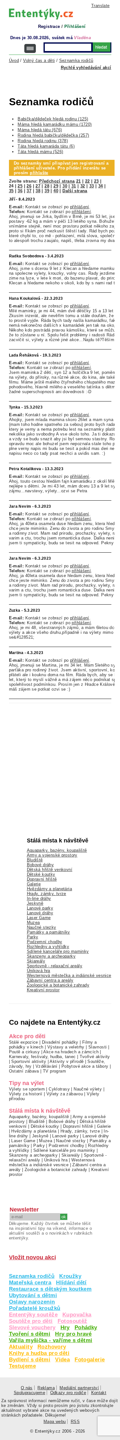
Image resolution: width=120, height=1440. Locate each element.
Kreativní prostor (43, 989)
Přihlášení (75, 26)
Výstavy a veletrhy (65, 1047)
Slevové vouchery (32, 1327)
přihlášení (79, 206)
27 (38, 186)
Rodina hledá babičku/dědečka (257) (53, 135)
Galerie (34, 884)
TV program (54, 1071)
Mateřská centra (30, 1283)
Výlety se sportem (27, 1089)
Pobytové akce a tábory (84, 1066)
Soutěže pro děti (31, 1321)
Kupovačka (76, 1315)
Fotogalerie (90, 1360)
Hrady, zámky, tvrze (46, 893)
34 (100, 186)
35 (11, 190)
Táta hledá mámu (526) (40, 151)
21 (78, 181)
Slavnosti (97, 1047)
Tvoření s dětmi (30, 1334)
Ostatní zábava (24, 1071)
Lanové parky (40, 908)
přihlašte (39, 172)
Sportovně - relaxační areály (55, 965)
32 (82, 186)
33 (91, 186)
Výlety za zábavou (64, 1093)
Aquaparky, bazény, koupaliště (57, 850)
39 (46, 190)
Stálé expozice (23, 1042)
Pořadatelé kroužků (34, 1308)
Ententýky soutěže (33, 1315)
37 (29, 190)
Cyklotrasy (59, 1089)
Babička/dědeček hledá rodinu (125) (53, 118)
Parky (32, 937)
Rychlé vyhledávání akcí (86, 67)
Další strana (74, 190)
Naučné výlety (88, 1089)
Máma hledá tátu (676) (40, 129)
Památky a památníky (48, 932)
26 (29, 186)
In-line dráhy (39, 898)
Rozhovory (51, 1347)
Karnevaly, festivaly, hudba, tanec (42, 1056)
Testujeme (22, 1366)
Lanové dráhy (40, 912)
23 (96, 181)
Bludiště (35, 860)
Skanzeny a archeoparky (51, 956)
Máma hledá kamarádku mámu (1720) (55, 124)
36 (20, 190)
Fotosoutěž (72, 1321)
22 (87, 181)
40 (55, 190)
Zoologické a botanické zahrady (58, 985)
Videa (62, 1360)
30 (64, 186)
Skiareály (36, 961)
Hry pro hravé (73, 1334)
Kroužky (70, 1276)
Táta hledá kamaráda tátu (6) (46, 146)
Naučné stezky (41, 927)
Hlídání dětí (71, 1283)
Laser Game (39, 917)
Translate (100, 5)
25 (20, 186)
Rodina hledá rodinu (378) (43, 140)
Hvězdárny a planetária (49, 888)
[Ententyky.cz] (41, 14)
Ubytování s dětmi (33, 1295)
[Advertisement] (64, 87)
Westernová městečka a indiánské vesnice (69, 975)
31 (73, 186)
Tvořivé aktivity (95, 1056)
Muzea (33, 922)
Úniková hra (38, 970)
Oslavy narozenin (32, 1302)
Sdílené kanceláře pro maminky (58, 951)
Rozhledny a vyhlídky (48, 946)
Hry (65, 1327)
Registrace (49, 26)
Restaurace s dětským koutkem (50, 1289)
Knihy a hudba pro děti (39, 1353)
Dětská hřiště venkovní (49, 869)
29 (55, 186)
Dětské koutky (41, 874)
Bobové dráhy (40, 864)
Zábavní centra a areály (50, 980)
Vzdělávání (47, 1066)
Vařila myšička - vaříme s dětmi (50, 1340)
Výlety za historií (26, 1093)
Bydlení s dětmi (30, 1360)
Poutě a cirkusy (24, 1051)
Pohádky (86, 1327)
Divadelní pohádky (60, 1042)
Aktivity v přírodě (67, 1061)
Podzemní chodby (44, 941)
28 (46, 186)
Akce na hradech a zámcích (71, 1051)
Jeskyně (35, 903)
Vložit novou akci (32, 1257)
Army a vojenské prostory (52, 855)
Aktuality (21, 1347)
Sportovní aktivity (28, 1061)
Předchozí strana (57, 181)
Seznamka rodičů (32, 1276)
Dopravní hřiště (42, 879)
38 (38, 190)
